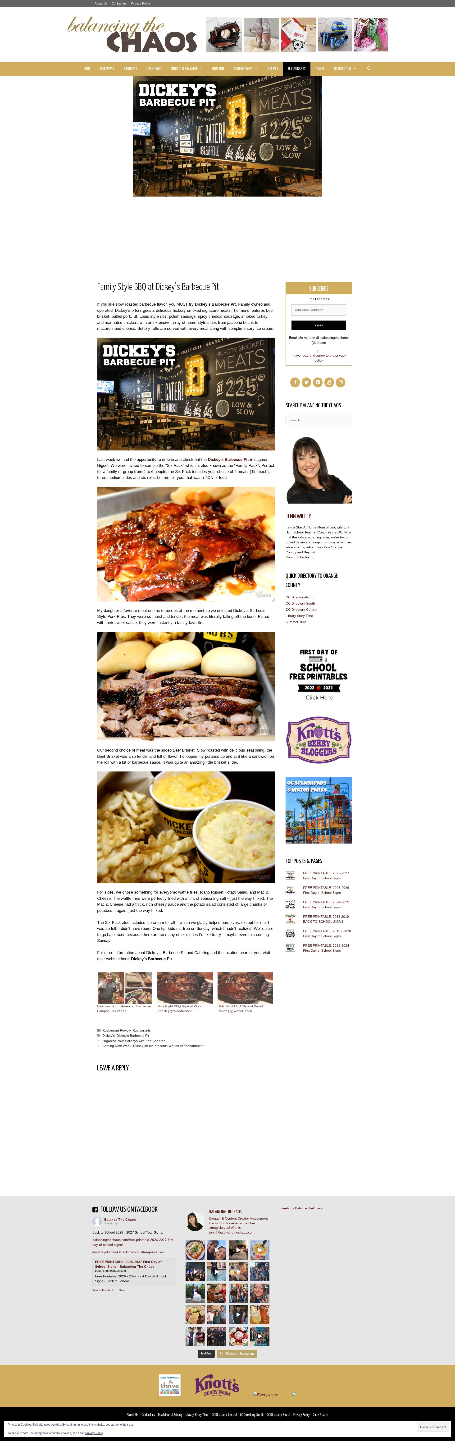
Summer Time (296, 622)
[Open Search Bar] (369, 69)
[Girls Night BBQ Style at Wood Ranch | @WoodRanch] (185, 988)
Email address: (319, 299)
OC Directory (342, 69)
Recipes (273, 69)
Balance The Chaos (120, 1219)
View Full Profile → (300, 557)
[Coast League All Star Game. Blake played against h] (195, 1336)
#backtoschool (129, 1252)
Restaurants (296, 69)
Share (121, 1290)
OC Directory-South (300, 603)
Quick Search (320, 1415)
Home (87, 69)
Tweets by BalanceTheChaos (301, 1208)
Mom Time (218, 69)
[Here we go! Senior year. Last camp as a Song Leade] (195, 1293)
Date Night (154, 69)
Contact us (119, 3)
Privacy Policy (141, 3)
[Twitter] (306, 382)
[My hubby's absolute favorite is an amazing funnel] (238, 1336)
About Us (101, 3)
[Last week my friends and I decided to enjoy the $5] (259, 1250)
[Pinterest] (318, 382)
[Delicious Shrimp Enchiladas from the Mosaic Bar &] (195, 1250)
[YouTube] (329, 382)
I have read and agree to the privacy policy (318, 357)
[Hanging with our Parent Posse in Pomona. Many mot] (259, 1271)
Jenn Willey (298, 516)
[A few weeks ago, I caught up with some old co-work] (216, 1314)
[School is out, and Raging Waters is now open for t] (259, 1336)
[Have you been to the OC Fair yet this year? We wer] (238, 1271)
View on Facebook (103, 1290)
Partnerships (243, 69)
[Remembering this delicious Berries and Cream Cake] (216, 1293)
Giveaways (107, 69)
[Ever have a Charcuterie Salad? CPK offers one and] (195, 1314)
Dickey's (108, 1035)
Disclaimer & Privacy (170, 1415)
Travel (319, 69)
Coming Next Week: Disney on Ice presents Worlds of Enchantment (153, 1046)
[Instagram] (340, 382)
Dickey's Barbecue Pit (133, 1035)
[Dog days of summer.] (216, 1271)
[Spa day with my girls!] (259, 1314)
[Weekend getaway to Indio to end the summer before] (238, 1250)
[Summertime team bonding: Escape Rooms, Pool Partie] (238, 1293)
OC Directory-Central (301, 609)
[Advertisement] (227, 232)
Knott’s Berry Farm (183, 69)
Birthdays (130, 69)
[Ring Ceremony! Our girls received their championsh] (259, 1293)
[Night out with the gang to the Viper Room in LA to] (195, 1271)
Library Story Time (299, 616)
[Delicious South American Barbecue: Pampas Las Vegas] (125, 988)
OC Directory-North (300, 597)
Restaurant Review (116, 1030)
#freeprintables (152, 1252)
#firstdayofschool (105, 1252)
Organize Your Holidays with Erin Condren (133, 1041)
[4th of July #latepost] (238, 1314)
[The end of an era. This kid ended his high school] (216, 1336)
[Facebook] (295, 382)
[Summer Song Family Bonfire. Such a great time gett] (216, 1250)
